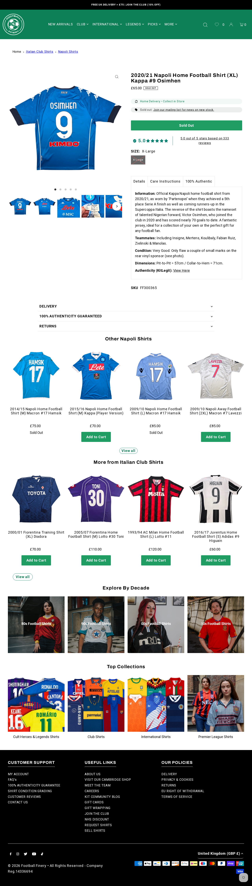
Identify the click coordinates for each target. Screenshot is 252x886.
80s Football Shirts (36, 624)
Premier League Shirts (215, 737)
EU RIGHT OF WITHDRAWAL (182, 791)
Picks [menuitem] (153, 24)
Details (139, 181)
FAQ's (12, 780)
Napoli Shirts (68, 52)
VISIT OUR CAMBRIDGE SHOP (108, 780)
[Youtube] (34, 854)
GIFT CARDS (94, 802)
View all (128, 451)
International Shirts (156, 737)
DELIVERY (48, 306)
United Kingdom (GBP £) (219, 853)
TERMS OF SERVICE (176, 797)
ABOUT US (93, 774)
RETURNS (48, 326)
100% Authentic (198, 181)
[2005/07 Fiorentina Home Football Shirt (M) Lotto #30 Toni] (96, 499)
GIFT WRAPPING (97, 808)
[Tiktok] (42, 854)
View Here (181, 270)
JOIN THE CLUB (97, 814)
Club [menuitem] (81, 24)
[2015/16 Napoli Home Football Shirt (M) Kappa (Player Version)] (96, 375)
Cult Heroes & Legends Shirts (36, 737)
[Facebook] (10, 854)
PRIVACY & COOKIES (177, 780)
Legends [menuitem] (133, 24)
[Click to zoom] (116, 76)
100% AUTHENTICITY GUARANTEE (34, 785)
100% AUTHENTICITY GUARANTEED (70, 316)
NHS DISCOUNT (97, 819)
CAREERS (92, 791)
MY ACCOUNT (18, 774)
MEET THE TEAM (98, 785)
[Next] (116, 206)
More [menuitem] (169, 24)
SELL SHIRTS (95, 830)
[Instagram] (17, 854)
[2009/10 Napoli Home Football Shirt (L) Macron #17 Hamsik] (156, 375)
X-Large (138, 159)
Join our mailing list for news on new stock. (183, 109)
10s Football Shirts (216, 624)
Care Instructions (165, 181)
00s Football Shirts (156, 624)
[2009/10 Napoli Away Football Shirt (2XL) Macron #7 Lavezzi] (215, 375)
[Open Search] (205, 24)
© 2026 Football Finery (27, 866)
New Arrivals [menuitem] (60, 24)
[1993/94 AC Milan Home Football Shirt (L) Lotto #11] (156, 499)
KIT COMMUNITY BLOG (102, 797)
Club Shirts (96, 737)
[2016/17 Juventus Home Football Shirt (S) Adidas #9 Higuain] (215, 499)
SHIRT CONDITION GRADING (30, 791)
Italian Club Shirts (39, 52)
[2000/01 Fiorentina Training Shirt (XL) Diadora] (36, 499)
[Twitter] (25, 854)
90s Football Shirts (96, 624)
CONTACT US (18, 802)
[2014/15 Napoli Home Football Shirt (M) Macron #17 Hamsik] (36, 375)
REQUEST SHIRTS (98, 825)
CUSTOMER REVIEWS (24, 797)
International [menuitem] (105, 24)
